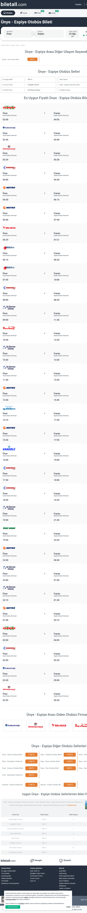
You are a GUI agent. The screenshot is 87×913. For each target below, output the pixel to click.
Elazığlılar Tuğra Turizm (37, 873)
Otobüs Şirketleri (6, 878)
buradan (21, 903)
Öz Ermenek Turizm (36, 876)
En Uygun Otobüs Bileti (8, 871)
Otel (40, 12)
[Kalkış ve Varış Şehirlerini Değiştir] (34, 34)
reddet (26, 897)
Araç (54, 12)
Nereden (10, 31)
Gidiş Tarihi (73, 31)
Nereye (40, 31)
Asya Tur (33, 881)
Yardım (78, 4)
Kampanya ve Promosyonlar (10, 883)
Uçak (24, 13)
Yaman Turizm (34, 878)
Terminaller (4, 881)
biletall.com (72, 805)
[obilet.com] (13, 6)
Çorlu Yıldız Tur (35, 871)
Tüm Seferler (5, 873)
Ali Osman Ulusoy (34, 90)
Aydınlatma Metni (10, 899)
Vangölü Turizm (33, 85)
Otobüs (9, 13)
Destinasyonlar (6, 876)
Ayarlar (68, 907)
